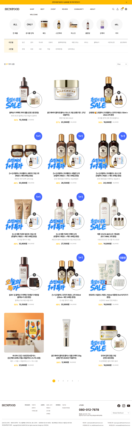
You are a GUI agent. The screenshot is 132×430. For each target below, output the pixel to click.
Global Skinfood (118, 413)
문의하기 (34, 408)
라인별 (11, 42)
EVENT (53, 9)
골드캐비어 (123, 42)
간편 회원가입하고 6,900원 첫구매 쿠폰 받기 (66, 2)
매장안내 (48, 408)
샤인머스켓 (111, 42)
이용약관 (64, 405)
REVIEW (65, 9)
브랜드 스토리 (49, 405)
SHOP (32, 9)
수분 (40, 49)
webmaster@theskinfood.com (95, 423)
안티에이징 (59, 49)
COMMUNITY (79, 9)
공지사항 (48, 410)
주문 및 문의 (27, 405)
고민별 (11, 49)
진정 (23, 49)
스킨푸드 (42, 405)
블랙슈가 (96, 42)
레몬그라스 (75, 42)
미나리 (41, 42)
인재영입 (48, 413)
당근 (23, 42)
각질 (48, 49)
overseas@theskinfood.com (122, 425)
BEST (42, 9)
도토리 (51, 42)
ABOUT (92, 9)
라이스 (86, 42)
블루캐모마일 (62, 42)
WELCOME (34, 15)
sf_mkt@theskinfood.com (96, 425)
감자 (31, 42)
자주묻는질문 (34, 410)
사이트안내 (58, 405)
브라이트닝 (71, 49)
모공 (31, 49)
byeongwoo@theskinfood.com (122, 423)
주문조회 (34, 405)
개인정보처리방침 (66, 408)
